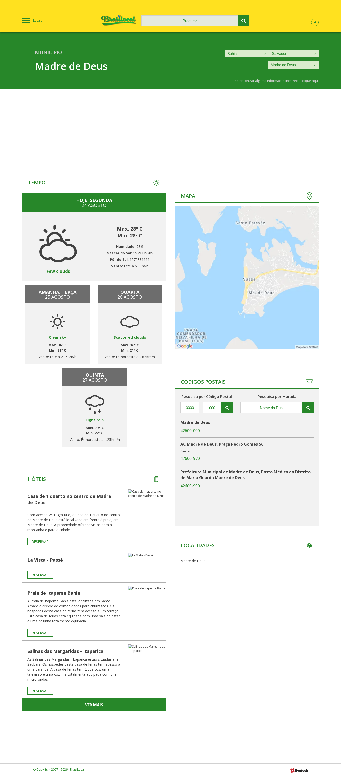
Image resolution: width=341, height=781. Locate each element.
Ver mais (94, 705)
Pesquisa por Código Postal (206, 396)
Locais (37, 20)
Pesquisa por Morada (277, 396)
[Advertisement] (170, 126)
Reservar (40, 541)
